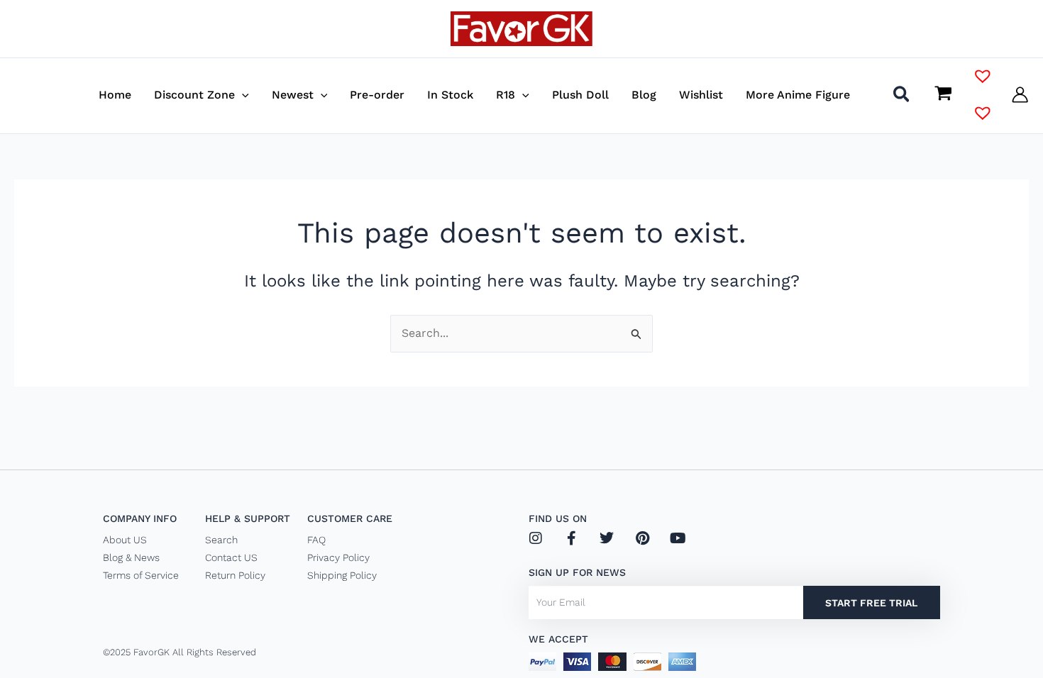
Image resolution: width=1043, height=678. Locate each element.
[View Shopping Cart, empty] (943, 95)
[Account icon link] (1020, 95)
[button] (242, 94)
